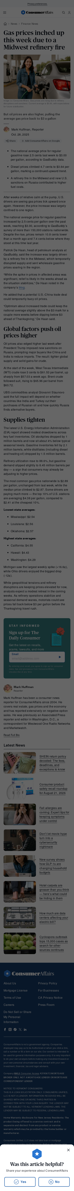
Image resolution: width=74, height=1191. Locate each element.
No (57, 1181)
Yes (23, 1181)
